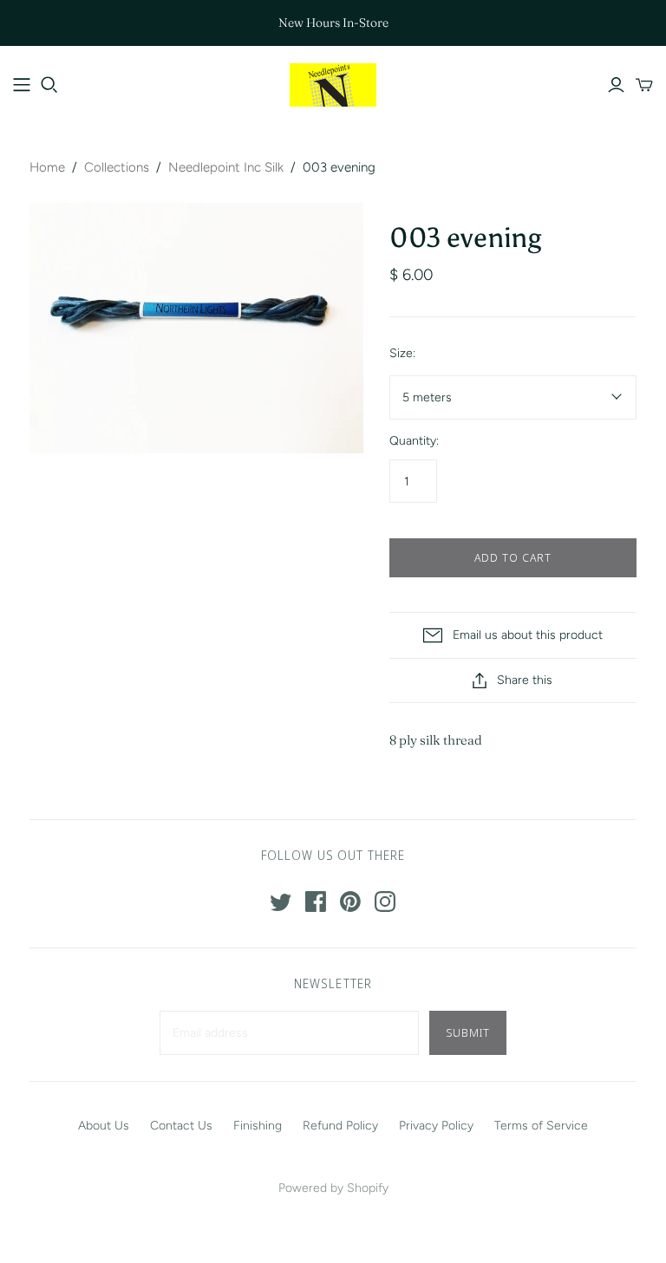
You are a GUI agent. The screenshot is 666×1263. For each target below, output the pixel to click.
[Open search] (49, 85)
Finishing (257, 1125)
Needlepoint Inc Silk (226, 167)
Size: (402, 353)
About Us (103, 1125)
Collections (116, 167)
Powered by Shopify (333, 1188)
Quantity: (414, 440)
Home (47, 167)
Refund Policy (340, 1125)
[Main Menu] (21, 85)
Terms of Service (541, 1125)
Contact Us (181, 1125)
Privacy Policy (436, 1125)
